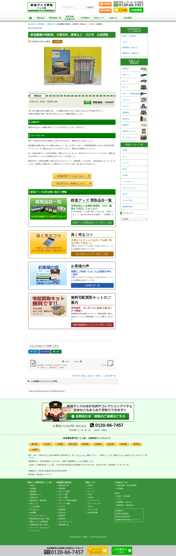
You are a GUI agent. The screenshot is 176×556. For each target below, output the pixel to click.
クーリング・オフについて (40, 528)
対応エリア (99, 18)
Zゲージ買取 (63, 497)
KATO (124, 169)
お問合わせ (34, 497)
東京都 (34, 444)
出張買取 (33, 488)
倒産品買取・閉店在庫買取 (127, 485)
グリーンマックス (129, 188)
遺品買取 (120, 488)
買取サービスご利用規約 (39, 522)
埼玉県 (47, 444)
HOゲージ (126, 75)
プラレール (126, 100)
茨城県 (98, 444)
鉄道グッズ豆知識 (129, 36)
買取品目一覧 (64, 485)
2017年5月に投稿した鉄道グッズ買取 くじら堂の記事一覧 (94, 376)
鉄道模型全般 (127, 206)
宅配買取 (33, 491)
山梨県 (34, 449)
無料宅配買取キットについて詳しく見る (92, 325)
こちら (81, 455)
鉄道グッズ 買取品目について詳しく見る (92, 222)
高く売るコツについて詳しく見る (92, 254)
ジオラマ (125, 106)
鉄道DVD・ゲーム (129, 131)
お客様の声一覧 (92, 285)
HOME (32, 24)
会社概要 (128, 18)
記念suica (126, 119)
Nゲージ (125, 81)
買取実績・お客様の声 (46, 24)
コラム (124, 42)
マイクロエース (128, 181)
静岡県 (85, 444)
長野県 (136, 444)
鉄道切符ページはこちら (70, 176)
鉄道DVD (62, 519)
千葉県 (60, 444)
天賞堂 (124, 150)
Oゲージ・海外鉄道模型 (131, 94)
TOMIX (125, 175)
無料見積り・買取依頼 (38, 500)
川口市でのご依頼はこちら (70, 183)
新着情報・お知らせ (129, 47)
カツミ (124, 156)
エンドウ (125, 163)
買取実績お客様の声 (70, 17)
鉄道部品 (125, 68)
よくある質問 (35, 506)
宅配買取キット (35, 494)
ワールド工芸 (127, 200)
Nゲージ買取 (63, 494)
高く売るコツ (35, 509)
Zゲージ (125, 87)
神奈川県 (73, 444)
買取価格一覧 (64, 525)
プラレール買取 (64, 503)
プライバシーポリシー (38, 515)
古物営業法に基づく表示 (39, 525)
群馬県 (124, 444)
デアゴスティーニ (129, 137)
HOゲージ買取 (64, 491)
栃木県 (111, 444)
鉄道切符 (125, 125)
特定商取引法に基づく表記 (40, 519)
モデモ (124, 194)
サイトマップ (35, 531)
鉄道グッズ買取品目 (134, 61)
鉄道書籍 (125, 112)
